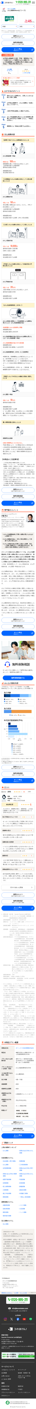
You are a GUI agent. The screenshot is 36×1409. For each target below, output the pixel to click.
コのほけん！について (8, 1369)
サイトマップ (22, 1369)
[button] (33, 2)
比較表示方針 (5, 1386)
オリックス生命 (11, 8)
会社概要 (4, 1373)
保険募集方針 (5, 1389)
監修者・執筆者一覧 (24, 1373)
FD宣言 (20, 1389)
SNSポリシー (5, 1395)
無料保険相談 (18, 43)
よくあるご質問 (6, 1379)
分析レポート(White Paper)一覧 (24, 1376)
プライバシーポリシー (8, 1392)
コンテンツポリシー (24, 1392)
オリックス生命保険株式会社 (25, 1048)
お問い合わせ (5, 1376)
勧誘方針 (20, 1386)
